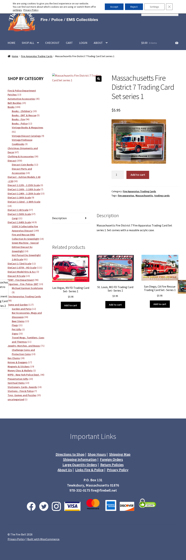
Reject (134, 6)
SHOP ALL (28, 43)
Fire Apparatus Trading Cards (36, 56)
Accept (114, 6)
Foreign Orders (111, 459)
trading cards (162, 195)
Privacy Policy (117, 469)
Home (15, 56)
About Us (65, 469)
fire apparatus (126, 195)
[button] (99, 79)
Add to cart (138, 174)
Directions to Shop (70, 454)
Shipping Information (80, 459)
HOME (11, 43)
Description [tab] (59, 218)
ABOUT (98, 43)
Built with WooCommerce (43, 539)
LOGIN (83, 43)
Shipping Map (119, 454)
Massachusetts (144, 195)
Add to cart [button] (70, 305)
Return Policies (112, 464)
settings (17, 10)
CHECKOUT (52, 43)
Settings (154, 6)
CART (69, 43)
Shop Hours (97, 454)
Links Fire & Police (89, 469)
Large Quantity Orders (79, 464)
